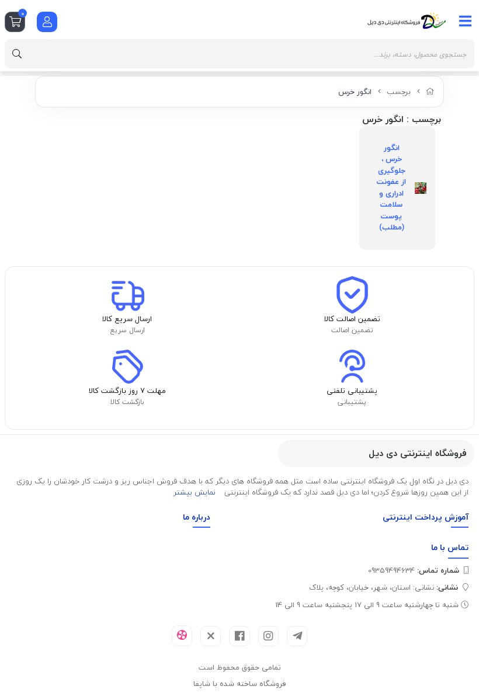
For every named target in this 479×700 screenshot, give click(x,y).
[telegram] (297, 636)
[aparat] (182, 635)
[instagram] (268, 636)
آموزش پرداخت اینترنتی (425, 517)
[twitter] (210, 636)
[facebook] (239, 636)
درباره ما (196, 517)
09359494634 (413, 570)
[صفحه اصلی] (430, 91)
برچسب (399, 91)
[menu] (465, 21)
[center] (17, 53)
